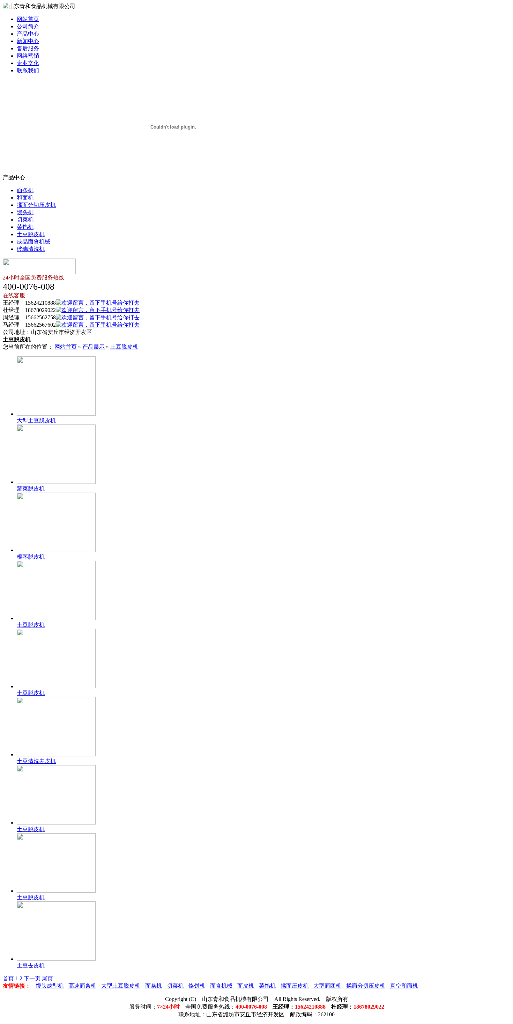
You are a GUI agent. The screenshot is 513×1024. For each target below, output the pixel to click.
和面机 (25, 198)
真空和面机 (404, 986)
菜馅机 (25, 227)
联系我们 (28, 70)
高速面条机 (82, 986)
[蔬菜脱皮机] (56, 482)
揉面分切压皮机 (36, 205)
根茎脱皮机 (31, 557)
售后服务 (28, 48)
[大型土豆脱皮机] (56, 414)
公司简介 (28, 26)
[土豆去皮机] (56, 959)
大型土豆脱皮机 (36, 420)
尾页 (47, 978)
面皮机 (245, 986)
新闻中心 (28, 41)
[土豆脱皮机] (56, 618)
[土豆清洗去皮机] (56, 754)
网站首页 (28, 19)
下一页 (32, 978)
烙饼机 (196, 986)
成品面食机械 (33, 242)
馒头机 (25, 212)
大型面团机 (327, 986)
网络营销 (28, 56)
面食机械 (221, 986)
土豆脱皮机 (31, 234)
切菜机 (25, 220)
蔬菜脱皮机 (31, 489)
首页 (8, 978)
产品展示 (93, 347)
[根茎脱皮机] (56, 550)
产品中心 (28, 34)
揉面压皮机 (294, 986)
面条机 (25, 190)
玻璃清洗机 (31, 249)
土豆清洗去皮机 (36, 761)
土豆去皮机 (31, 965)
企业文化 (28, 63)
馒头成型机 (50, 986)
